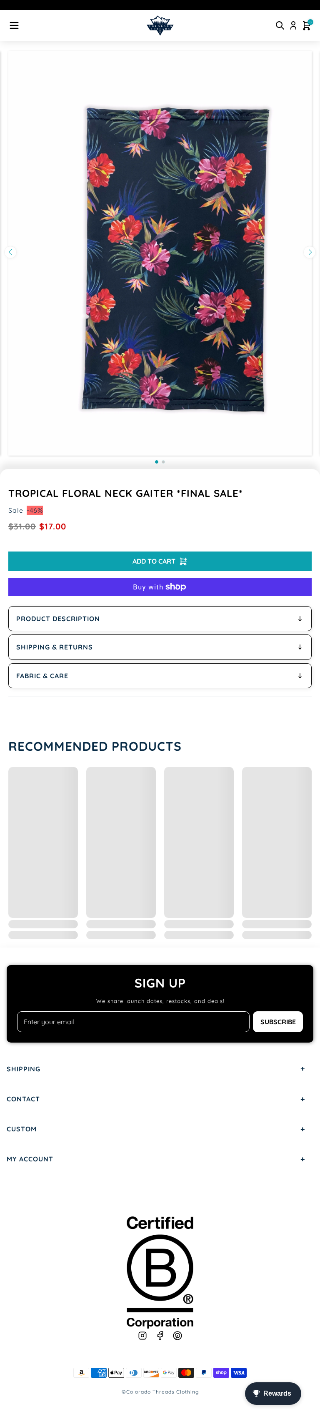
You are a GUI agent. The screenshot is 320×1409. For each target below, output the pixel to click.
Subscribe (278, 1022)
